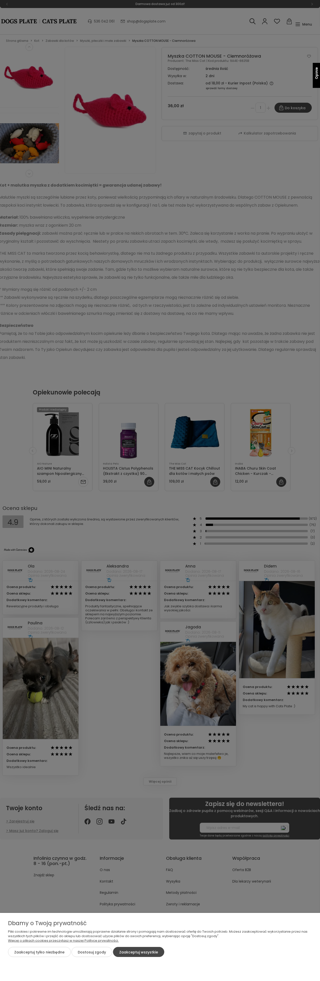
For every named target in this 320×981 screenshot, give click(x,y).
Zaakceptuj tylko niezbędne (39, 952)
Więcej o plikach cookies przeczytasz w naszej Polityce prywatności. (63, 940)
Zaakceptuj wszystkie (138, 952)
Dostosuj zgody (92, 952)
